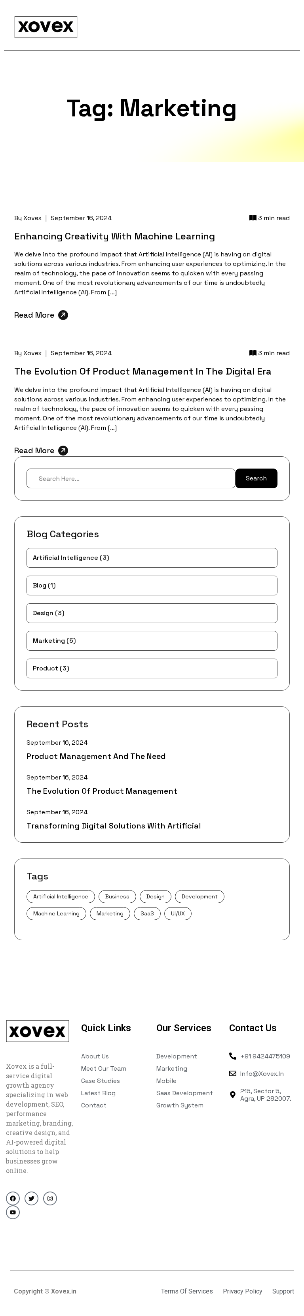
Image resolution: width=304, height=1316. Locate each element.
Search (256, 478)
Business (117, 896)
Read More (34, 315)
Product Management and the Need (96, 756)
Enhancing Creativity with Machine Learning (114, 236)
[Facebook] (13, 1198)
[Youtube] (13, 1212)
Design (49, 613)
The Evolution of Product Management (102, 791)
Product (51, 668)
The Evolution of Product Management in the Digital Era (143, 371)
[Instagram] (50, 1198)
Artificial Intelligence (71, 558)
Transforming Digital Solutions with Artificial (114, 826)
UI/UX (178, 913)
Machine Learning (56, 913)
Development (200, 896)
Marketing (54, 640)
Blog (44, 585)
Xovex (32, 218)
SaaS (147, 913)
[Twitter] (31, 1198)
